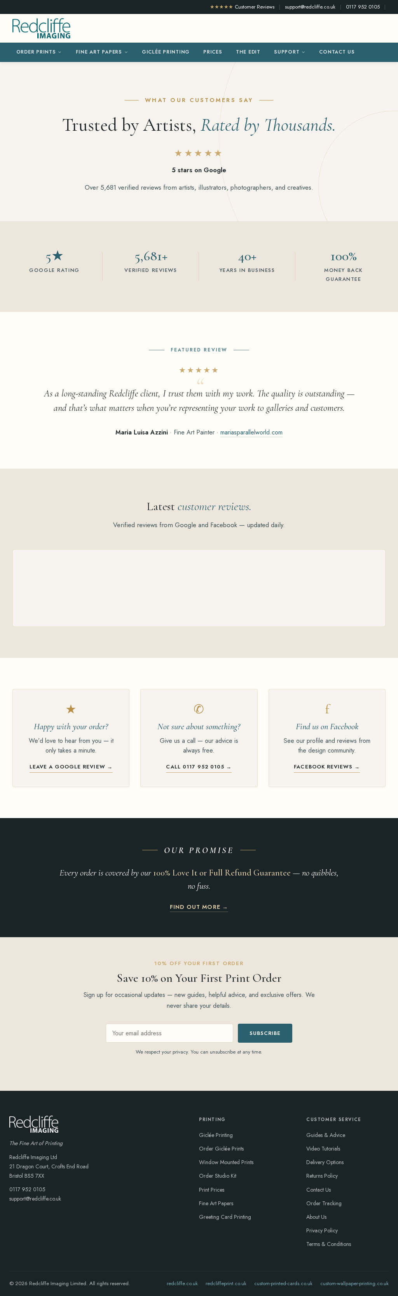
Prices (212, 51)
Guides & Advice (325, 1135)
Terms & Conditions (328, 1244)
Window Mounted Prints (226, 1162)
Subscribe (265, 1033)
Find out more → (199, 907)
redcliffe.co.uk (182, 1283)
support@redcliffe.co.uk (310, 6)
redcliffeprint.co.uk (226, 1283)
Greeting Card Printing (225, 1217)
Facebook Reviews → (327, 766)
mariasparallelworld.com (251, 432)
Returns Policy (322, 1176)
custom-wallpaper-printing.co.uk (354, 1283)
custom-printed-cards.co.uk (283, 1283)
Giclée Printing (166, 51)
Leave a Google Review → (71, 766)
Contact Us (337, 51)
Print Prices (211, 1190)
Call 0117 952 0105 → (199, 766)
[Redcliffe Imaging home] (41, 28)
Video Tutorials (323, 1148)
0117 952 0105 (363, 6)
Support (286, 51)
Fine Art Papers (99, 51)
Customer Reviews (242, 6)
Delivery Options (325, 1162)
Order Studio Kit (217, 1176)
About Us (316, 1217)
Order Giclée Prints (221, 1148)
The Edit (248, 51)
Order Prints (36, 51)
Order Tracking (324, 1203)
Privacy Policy (322, 1230)
